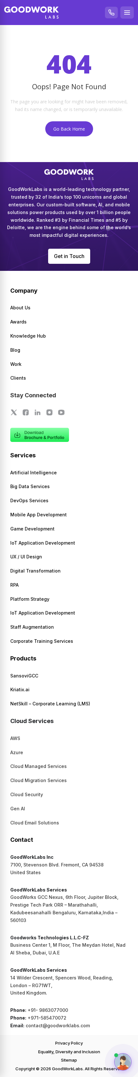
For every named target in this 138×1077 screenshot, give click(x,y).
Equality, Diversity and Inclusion (69, 1051)
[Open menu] (127, 12)
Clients (18, 378)
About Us (20, 307)
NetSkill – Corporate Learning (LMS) (50, 703)
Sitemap (69, 1060)
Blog (15, 350)
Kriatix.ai (20, 689)
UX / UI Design (26, 556)
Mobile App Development (38, 514)
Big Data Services (30, 486)
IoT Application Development (42, 543)
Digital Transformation (35, 570)
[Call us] (111, 12)
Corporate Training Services (41, 641)
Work (16, 364)
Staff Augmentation (32, 627)
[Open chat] (123, 1062)
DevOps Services (29, 500)
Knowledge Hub (28, 336)
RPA (14, 585)
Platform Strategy (29, 599)
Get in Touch (69, 256)
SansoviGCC (24, 675)
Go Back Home (69, 129)
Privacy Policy (69, 1043)
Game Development (32, 528)
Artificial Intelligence (33, 472)
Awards (18, 321)
